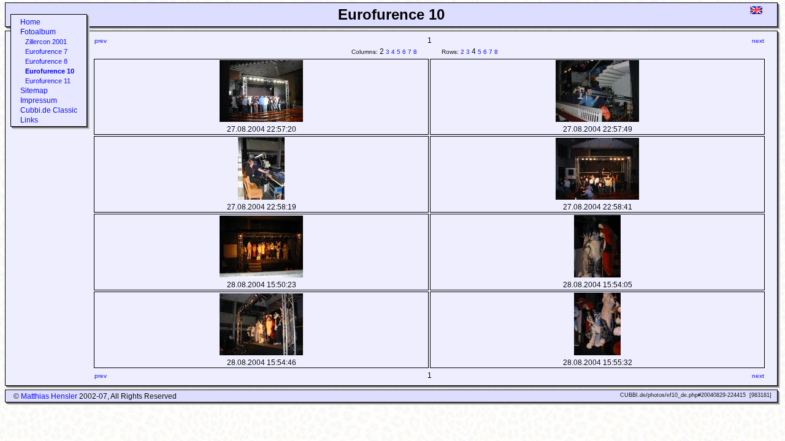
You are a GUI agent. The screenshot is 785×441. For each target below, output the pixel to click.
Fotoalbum (38, 32)
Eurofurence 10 (49, 71)
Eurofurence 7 (46, 51)
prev (100, 40)
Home (30, 22)
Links (29, 120)
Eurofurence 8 (46, 61)
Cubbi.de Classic (48, 110)
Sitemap (34, 90)
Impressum (38, 100)
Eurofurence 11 (48, 81)
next (758, 40)
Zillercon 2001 (46, 41)
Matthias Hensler (49, 396)
